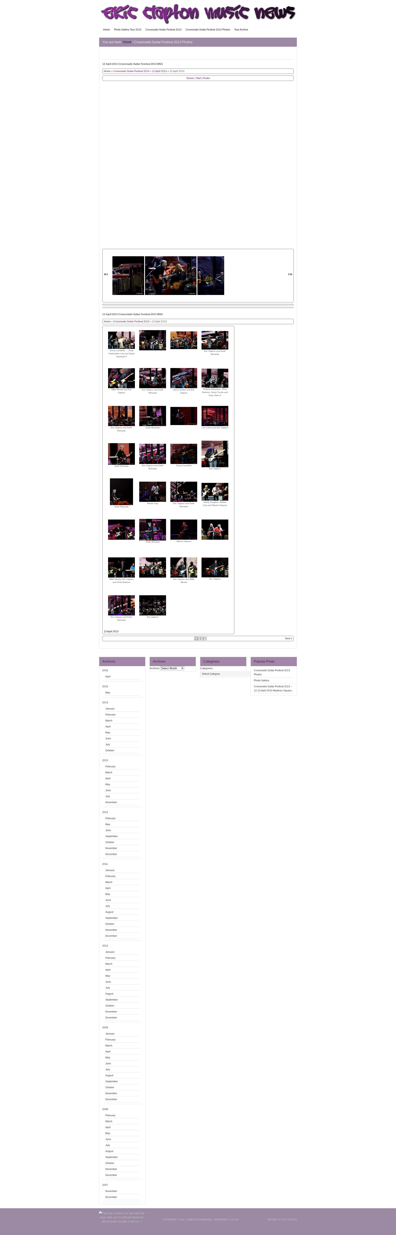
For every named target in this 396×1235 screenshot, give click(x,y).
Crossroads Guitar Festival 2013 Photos (208, 29)
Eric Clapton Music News (198, 12)
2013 (105, 760)
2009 (105, 1027)
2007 (105, 1185)
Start (198, 78)
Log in (234, 1219)
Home (106, 29)
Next (287, 638)
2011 (105, 864)
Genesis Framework (199, 1219)
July (107, 744)
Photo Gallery (261, 680)
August (109, 912)
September (111, 836)
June (108, 738)
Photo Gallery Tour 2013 (127, 29)
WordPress (221, 1219)
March (108, 720)
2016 (105, 670)
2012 (105, 812)
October (109, 750)
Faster (206, 78)
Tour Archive (241, 29)
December (111, 854)
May (107, 692)
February (110, 714)
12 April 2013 (159, 71)
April (108, 676)
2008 (105, 1109)
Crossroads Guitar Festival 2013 (163, 29)
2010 (105, 945)
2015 (105, 686)
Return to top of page (282, 1219)
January (109, 708)
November (111, 802)
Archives (154, 668)
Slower (190, 78)
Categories (206, 668)
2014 (105, 702)
